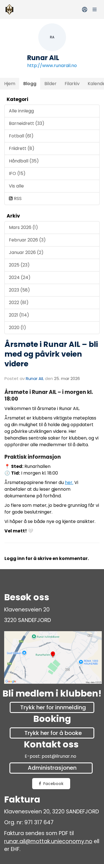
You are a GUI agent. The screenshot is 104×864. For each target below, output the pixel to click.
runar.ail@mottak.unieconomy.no (48, 841)
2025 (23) (19, 265)
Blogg (29, 83)
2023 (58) (19, 290)
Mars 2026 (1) (23, 227)
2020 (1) (17, 327)
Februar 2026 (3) (27, 240)
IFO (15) (17, 173)
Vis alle (16, 186)
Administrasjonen (52, 768)
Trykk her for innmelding (53, 707)
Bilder (50, 83)
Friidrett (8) (21, 148)
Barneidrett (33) (26, 123)
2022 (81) (19, 302)
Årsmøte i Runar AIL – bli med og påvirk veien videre (51, 354)
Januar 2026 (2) (26, 252)
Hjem (9, 83)
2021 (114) (19, 315)
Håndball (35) (24, 161)
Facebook (53, 783)
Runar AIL (35, 378)
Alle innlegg (21, 111)
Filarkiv (72, 83)
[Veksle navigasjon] (95, 9)
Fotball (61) (21, 136)
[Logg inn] (85, 9)
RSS (17, 198)
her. (69, 482)
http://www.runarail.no (52, 65)
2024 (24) (20, 277)
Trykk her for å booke (53, 733)
